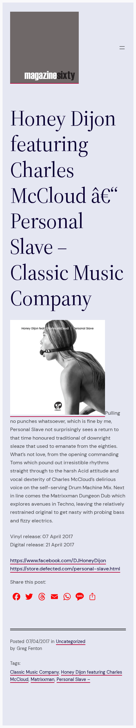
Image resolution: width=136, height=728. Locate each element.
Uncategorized (70, 641)
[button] (57, 367)
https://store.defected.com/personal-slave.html (65, 568)
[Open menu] (122, 47)
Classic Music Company (34, 672)
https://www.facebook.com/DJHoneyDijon (58, 560)
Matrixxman (42, 679)
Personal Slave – (73, 679)
